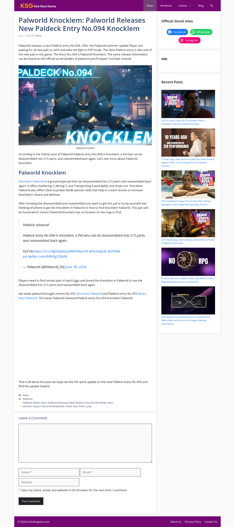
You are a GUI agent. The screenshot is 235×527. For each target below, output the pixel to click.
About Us (175, 521)
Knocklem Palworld (32, 181)
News (150, 5)
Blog (201, 5)
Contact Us (211, 521)
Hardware (166, 5)
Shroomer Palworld (89, 294)
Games (183, 5)
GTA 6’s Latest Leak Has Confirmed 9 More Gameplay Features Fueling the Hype (183, 122)
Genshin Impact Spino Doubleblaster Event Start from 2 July (57, 406)
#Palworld (80, 251)
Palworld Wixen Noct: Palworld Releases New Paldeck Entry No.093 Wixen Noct (68, 402)
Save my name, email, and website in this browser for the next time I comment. (75, 490)
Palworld (28, 398)
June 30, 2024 (76, 266)
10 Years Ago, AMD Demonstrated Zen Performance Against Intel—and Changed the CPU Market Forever (187, 162)
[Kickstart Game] (38, 5)
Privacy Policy (193, 521)
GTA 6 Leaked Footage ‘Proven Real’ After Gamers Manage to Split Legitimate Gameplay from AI (186, 202)
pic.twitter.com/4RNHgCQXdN (45, 256)
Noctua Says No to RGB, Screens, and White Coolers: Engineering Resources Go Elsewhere (188, 280)
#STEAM (114, 251)
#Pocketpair (98, 251)
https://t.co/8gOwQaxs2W (53, 251)
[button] (211, 5)
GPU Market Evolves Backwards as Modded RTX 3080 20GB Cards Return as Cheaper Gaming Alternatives (185, 320)
